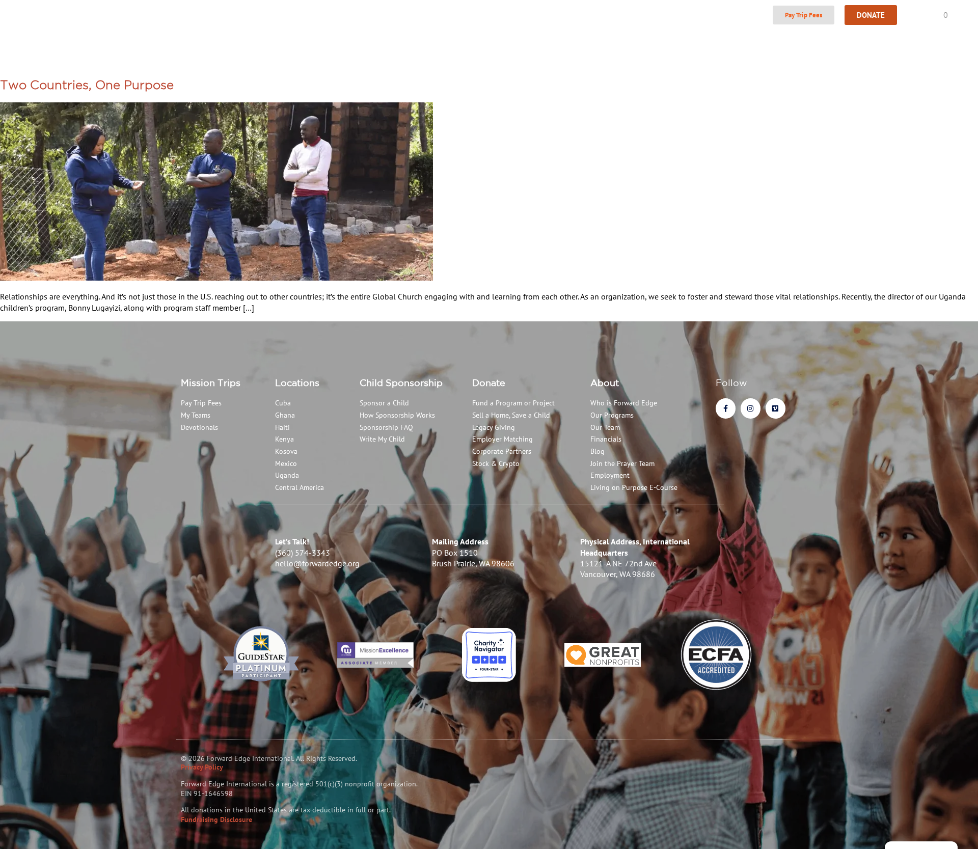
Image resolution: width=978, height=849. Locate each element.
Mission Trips (210, 382)
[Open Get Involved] (446, 15)
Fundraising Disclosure (216, 819)
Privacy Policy (202, 767)
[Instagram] (750, 408)
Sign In (750, 15)
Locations (297, 382)
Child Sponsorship (401, 382)
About (604, 382)
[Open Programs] (274, 15)
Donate (488, 382)
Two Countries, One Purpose (87, 84)
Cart (933, 15)
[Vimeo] (775, 408)
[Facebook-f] (726, 408)
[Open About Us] (223, 15)
